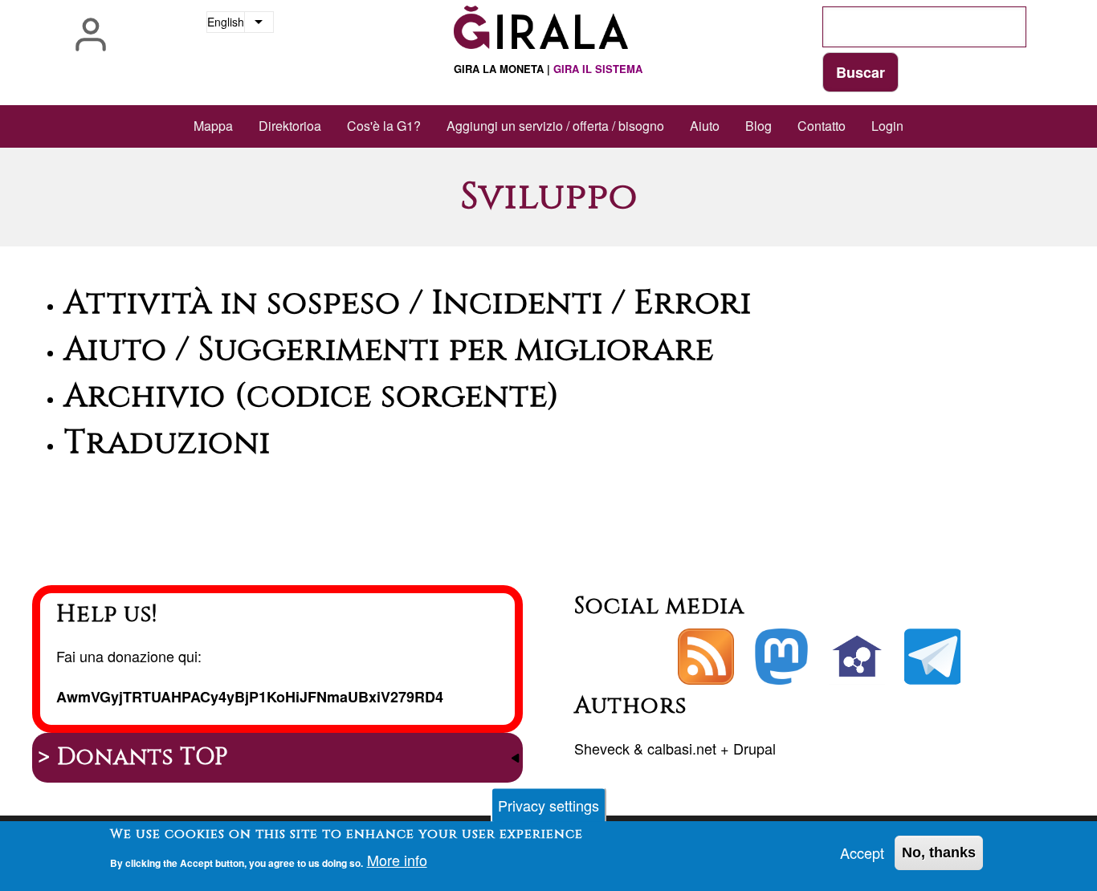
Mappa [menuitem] (213, 125)
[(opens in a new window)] (781, 657)
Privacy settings (548, 805)
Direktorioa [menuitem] (290, 125)
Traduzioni (167, 443)
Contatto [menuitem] (821, 125)
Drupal (754, 748)
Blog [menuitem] (758, 125)
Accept (862, 852)
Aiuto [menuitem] (705, 125)
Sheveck (602, 748)
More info (397, 860)
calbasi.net (681, 748)
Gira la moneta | (548, 68)
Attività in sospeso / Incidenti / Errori (408, 303)
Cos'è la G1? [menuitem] (384, 125)
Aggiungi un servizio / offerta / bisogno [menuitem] (555, 125)
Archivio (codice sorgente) (312, 396)
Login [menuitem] (887, 125)
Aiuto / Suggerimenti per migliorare (389, 350)
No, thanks (939, 852)
